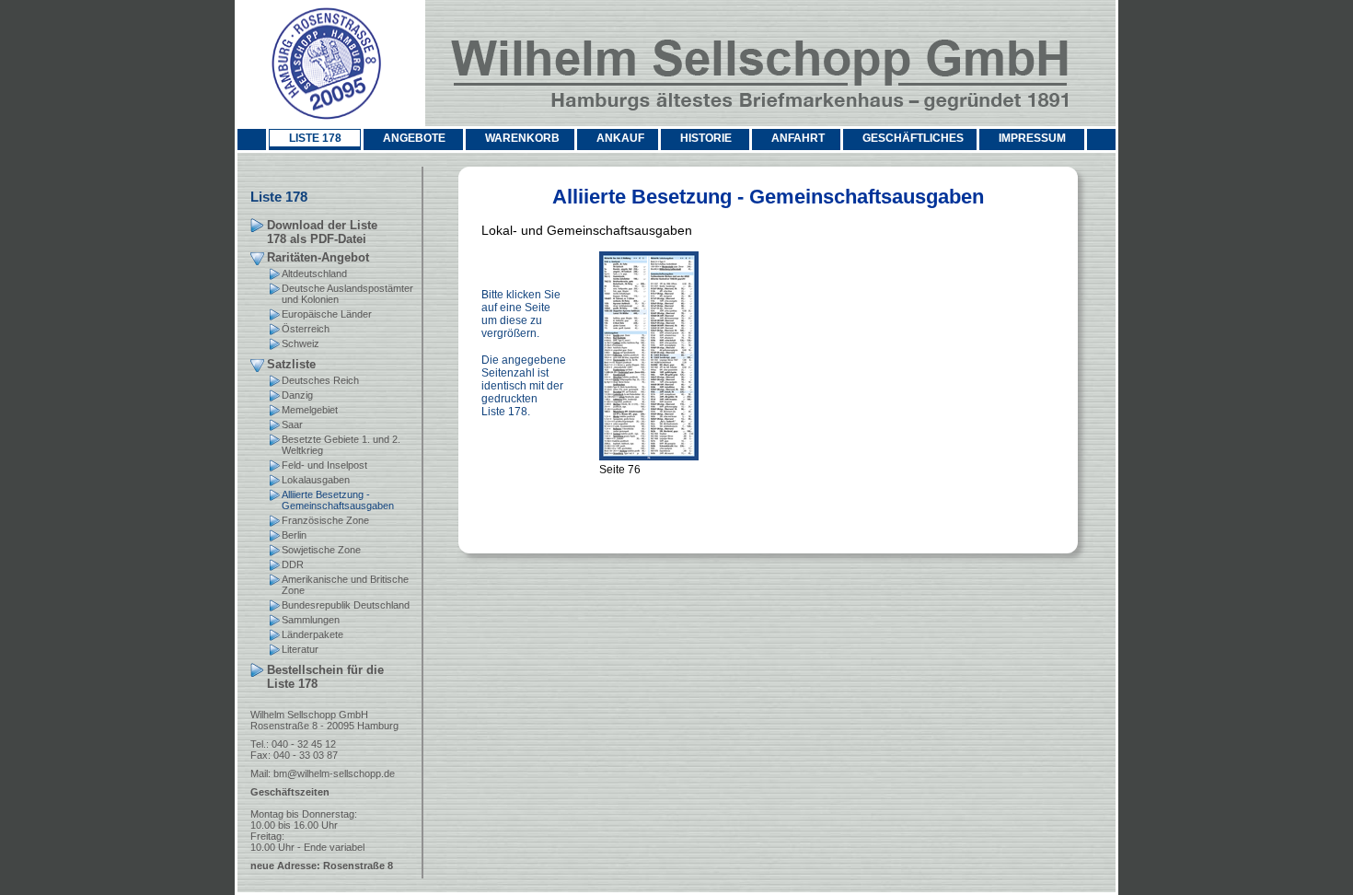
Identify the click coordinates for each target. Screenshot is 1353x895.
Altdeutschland (314, 273)
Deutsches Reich (320, 380)
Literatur (300, 649)
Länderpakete (312, 634)
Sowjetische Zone (321, 549)
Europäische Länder (327, 314)
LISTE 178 (315, 138)
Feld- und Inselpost (324, 465)
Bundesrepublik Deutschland (346, 604)
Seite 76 (620, 469)
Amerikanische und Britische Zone (345, 585)
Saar (292, 424)
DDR (293, 564)
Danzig (297, 395)
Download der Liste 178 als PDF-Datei (322, 232)
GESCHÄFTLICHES (913, 138)
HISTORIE (706, 138)
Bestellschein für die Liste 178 (325, 677)
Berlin (294, 534)
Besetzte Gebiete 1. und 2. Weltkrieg (341, 445)
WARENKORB (522, 138)
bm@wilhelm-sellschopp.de (334, 773)
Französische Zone (325, 520)
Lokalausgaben (316, 479)
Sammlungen (311, 619)
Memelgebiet (310, 409)
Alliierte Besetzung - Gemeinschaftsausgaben (338, 500)
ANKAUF (620, 138)
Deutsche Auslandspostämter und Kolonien (347, 294)
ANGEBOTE (414, 138)
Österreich (306, 328)
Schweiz (300, 343)
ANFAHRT (798, 138)
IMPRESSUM (1032, 138)
